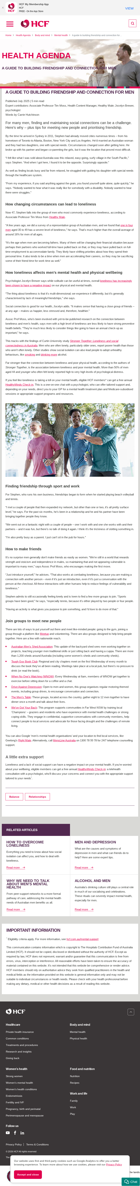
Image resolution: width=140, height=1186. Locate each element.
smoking (30, 354)
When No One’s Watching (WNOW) (32, 676)
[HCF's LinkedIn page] (22, 1133)
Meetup (44, 633)
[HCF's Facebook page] (15, 1133)
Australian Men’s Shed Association (31, 646)
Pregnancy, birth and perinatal (23, 1108)
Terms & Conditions (37, 1144)
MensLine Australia (64, 740)
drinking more (49, 354)
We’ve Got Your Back (24, 707)
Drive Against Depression (26, 686)
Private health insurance (20, 1031)
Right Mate (24, 740)
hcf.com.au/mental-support (82, 939)
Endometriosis (14, 1095)
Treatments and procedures (22, 1045)
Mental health (77, 1031)
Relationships (37, 796)
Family (74, 1100)
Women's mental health (19, 1082)
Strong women (14, 1076)
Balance (14, 796)
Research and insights (19, 1051)
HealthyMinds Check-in (19, 384)
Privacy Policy (14, 1144)
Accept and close (28, 1174)
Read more (13, 867)
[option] (70, 440)
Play (72, 1113)
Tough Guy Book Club (24, 661)
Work (73, 1107)
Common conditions (17, 1038)
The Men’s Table (21, 697)
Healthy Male (57, 217)
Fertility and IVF (15, 1102)
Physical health (78, 1038)
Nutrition (75, 1076)
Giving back (12, 1058)
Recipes (74, 1082)
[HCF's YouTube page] (8, 1133)
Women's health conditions (21, 1089)
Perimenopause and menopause (25, 1115)
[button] (131, 1182)
